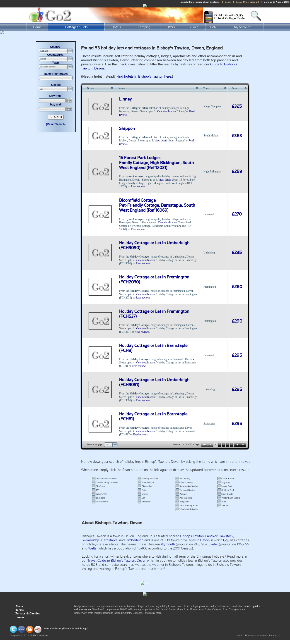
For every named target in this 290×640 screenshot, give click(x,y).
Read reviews (138, 186)
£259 (237, 171)
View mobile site (52, 629)
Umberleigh (134, 540)
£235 (237, 252)
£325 (237, 106)
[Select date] (69, 100)
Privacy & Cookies (27, 613)
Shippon (127, 128)
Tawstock (226, 536)
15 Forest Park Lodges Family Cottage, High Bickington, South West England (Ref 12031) (156, 162)
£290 (237, 321)
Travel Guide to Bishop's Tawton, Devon (116, 561)
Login (228, 2)
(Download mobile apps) (75, 629)
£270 (237, 214)
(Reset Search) (55, 124)
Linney (125, 99)
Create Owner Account (247, 2)
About (19, 606)
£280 (237, 286)
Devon (205, 540)
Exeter (213, 544)
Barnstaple (109, 540)
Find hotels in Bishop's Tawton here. (144, 76)
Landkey (211, 536)
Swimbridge (91, 540)
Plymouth (168, 544)
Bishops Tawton (192, 536)
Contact (20, 617)
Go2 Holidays (40, 635)
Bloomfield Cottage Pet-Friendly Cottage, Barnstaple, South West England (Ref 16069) (157, 205)
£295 (237, 355)
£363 (237, 136)
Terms (19, 609)
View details (163, 111)
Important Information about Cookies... (200, 2)
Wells (92, 548)
